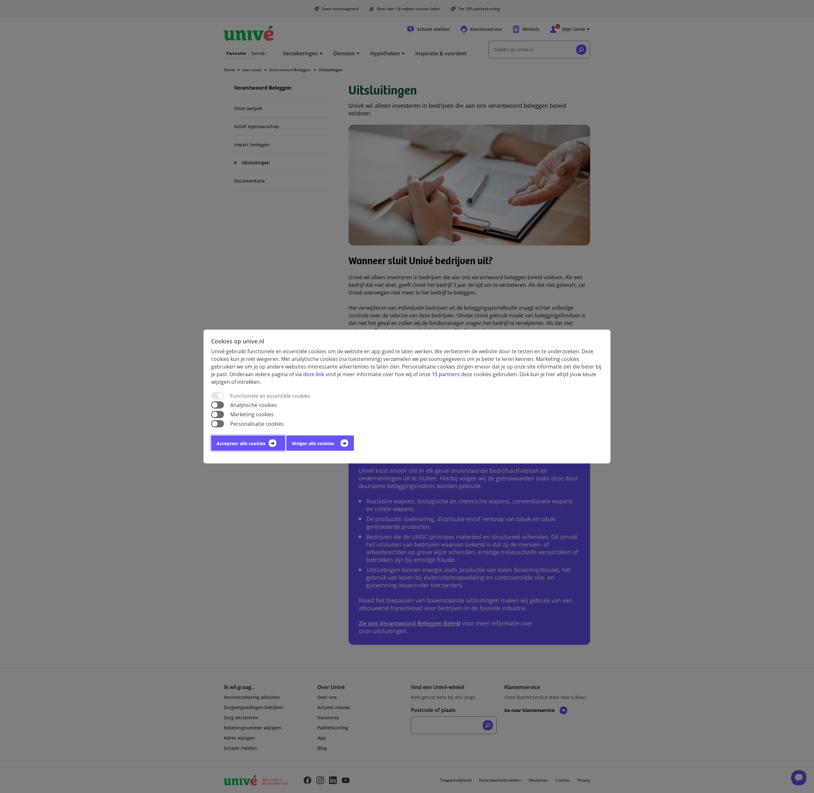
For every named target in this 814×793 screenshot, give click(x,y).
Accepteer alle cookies (241, 443)
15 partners (446, 374)
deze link (313, 374)
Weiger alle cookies (313, 443)
